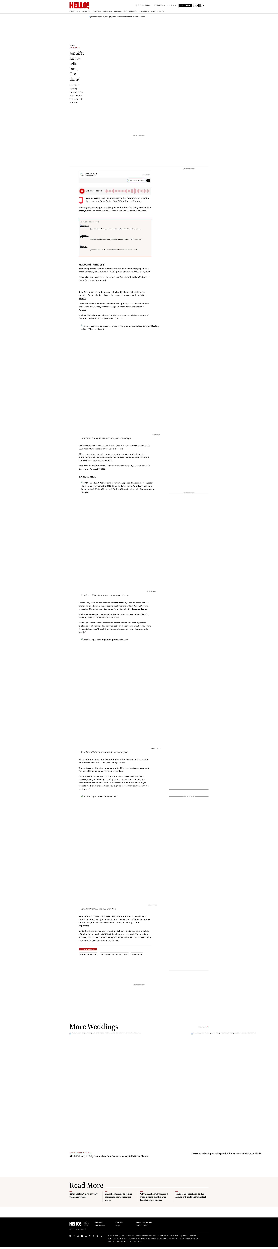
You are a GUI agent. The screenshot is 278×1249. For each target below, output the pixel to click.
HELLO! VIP (161, 11)
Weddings (75, 47)
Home (72, 45)
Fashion (96, 11)
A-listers (137, 954)
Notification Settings (117, 1238)
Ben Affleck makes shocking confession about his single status (118, 1196)
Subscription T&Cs (143, 1222)
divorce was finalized (111, 292)
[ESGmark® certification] (85, 1224)
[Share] (148, 180)
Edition (158, 5)
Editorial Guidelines (157, 1238)
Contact (119, 1222)
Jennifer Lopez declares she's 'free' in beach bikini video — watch (114, 250)
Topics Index (141, 1225)
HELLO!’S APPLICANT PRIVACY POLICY (183, 1238)
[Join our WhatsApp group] (102, 1236)
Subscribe (185, 5)
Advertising (100, 1225)
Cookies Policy (127, 1236)
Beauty (117, 11)
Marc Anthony (120, 603)
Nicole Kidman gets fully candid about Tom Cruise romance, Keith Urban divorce (109, 1156)
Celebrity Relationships (114, 954)
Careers (111, 1241)
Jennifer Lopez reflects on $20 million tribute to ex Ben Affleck (190, 1195)
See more (203, 1027)
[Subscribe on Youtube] (86, 1236)
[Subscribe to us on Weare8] (98, 1236)
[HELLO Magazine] (79, 5)
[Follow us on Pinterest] (94, 1236)
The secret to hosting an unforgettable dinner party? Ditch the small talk (226, 1153)
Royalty (85, 11)
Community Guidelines (146, 1236)
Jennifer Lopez (92, 198)
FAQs (117, 1225)
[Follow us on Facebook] (74, 1236)
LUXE (153, 11)
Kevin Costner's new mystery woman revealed (83, 1195)
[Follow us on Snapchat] (90, 1236)
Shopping (143, 11)
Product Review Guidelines (129, 1241)
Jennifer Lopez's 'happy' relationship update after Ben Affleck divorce (116, 229)
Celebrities (74, 11)
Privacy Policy (189, 1236)
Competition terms (137, 1238)
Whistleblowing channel (169, 1236)
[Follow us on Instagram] (70, 1236)
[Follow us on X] (78, 1236)
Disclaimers (113, 1236)
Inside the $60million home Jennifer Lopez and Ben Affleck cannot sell (116, 239)
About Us (98, 1222)
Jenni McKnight (91, 174)
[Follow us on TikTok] (82, 1236)
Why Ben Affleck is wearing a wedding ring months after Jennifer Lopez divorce (154, 1196)
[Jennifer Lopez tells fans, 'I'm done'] (199, 5)
